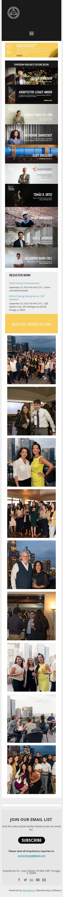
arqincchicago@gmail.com (31, 855)
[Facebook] (19, 879)
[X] (25, 879)
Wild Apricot (29, 890)
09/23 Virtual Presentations (24, 283)
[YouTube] (37, 879)
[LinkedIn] (31, 879)
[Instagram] (44, 879)
